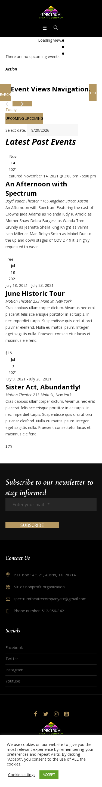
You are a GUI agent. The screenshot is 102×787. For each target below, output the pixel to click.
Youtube (12, 681)
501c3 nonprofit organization (39, 586)
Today (11, 109)
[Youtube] (66, 714)
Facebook (14, 647)
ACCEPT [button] (49, 774)
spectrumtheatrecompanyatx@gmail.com (50, 598)
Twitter (11, 658)
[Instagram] (56, 714)
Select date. (16, 130)
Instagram (14, 669)
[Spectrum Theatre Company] (51, 12)
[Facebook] (35, 714)
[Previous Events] (6, 103)
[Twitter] (46, 714)
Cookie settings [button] (21, 774)
